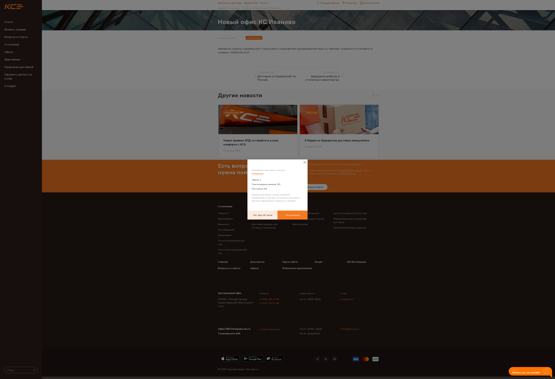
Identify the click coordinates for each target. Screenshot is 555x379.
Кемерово (257, 173)
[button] (530, 372)
